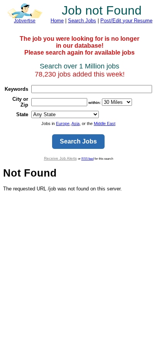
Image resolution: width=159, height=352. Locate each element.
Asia (75, 123)
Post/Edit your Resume (126, 20)
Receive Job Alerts (60, 158)
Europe (62, 123)
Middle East (104, 123)
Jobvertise (25, 20)
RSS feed (87, 158)
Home (57, 20)
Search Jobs (82, 20)
